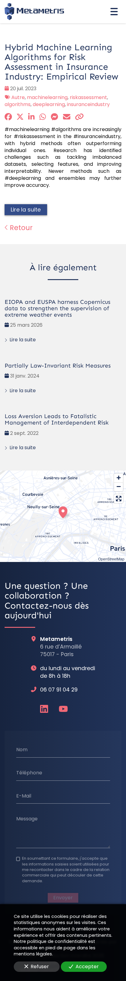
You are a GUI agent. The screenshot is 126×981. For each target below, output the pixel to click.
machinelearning (47, 97)
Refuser (40, 966)
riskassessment (88, 97)
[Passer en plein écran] (118, 498)
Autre (18, 97)
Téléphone (29, 773)
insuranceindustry (88, 104)
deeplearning (49, 104)
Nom (22, 749)
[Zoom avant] (118, 478)
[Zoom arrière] (118, 486)
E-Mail (23, 795)
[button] (63, 511)
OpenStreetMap (111, 558)
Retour (20, 228)
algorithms (18, 104)
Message (27, 819)
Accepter (87, 966)
